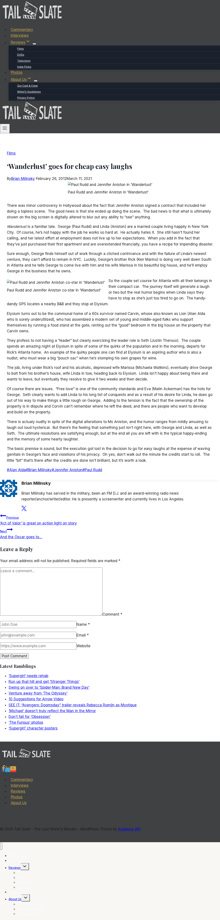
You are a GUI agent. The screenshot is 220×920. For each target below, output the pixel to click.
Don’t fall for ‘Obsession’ (29, 717)
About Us (19, 803)
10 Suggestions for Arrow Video (36, 699)
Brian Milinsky (23, 178)
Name (83, 624)
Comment (112, 614)
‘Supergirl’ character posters (33, 728)
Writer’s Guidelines (29, 91)
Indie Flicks (24, 66)
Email (82, 635)
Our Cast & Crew (27, 85)
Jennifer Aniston (67, 470)
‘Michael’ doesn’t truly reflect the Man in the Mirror (52, 711)
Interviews (20, 35)
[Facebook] (3, 770)
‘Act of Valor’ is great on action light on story (38, 520)
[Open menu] (5, 128)
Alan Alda (16, 470)
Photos (17, 73)
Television (24, 60)
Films (20, 48)
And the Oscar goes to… (21, 534)
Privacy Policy (26, 97)
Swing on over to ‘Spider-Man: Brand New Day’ (49, 687)
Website (83, 646)
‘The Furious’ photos (26, 722)
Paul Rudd (92, 470)
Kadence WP (129, 829)
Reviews (18, 791)
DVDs (20, 54)
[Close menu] (1, 846)
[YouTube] (13, 770)
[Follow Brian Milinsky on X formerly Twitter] (23, 510)
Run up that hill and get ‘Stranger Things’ (44, 681)
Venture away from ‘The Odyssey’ (38, 693)
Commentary (22, 30)
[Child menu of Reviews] (34, 43)
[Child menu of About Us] (35, 80)
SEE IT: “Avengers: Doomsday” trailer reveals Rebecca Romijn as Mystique (73, 705)
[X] (7, 770)
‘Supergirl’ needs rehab (28, 676)
